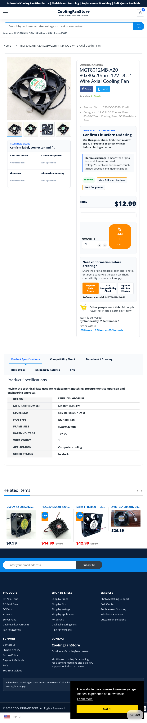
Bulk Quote (107, 604)
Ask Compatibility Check (108, 288)
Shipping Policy (11, 650)
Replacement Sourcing (113, 609)
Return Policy (10, 655)
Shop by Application (63, 614)
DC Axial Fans (10, 599)
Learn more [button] (85, 699)
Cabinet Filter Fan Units (16, 624)
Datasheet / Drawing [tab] (99, 359)
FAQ (5, 665)
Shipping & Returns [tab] (47, 370)
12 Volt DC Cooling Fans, (113, 112)
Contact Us (9, 644)
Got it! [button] (107, 708)
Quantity (89, 238)
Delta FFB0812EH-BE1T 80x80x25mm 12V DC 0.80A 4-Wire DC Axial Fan (91, 507)
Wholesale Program (112, 614)
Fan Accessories (12, 629)
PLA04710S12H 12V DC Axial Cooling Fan (56, 507)
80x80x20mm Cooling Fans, (100, 116)
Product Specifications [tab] (25, 359)
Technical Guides (12, 670)
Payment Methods (13, 660)
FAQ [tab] (72, 370)
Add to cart (120, 239)
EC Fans (7, 609)
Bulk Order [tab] (18, 370)
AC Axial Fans (10, 604)
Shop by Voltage (61, 609)
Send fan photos (93, 187)
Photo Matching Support (115, 599)
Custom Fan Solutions (113, 619)
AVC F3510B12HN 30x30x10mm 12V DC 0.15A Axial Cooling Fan (126, 507)
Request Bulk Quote (90, 288)
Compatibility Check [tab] (63, 359)
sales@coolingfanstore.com (74, 651)
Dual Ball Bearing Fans (64, 624)
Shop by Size (59, 604)
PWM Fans (58, 619)
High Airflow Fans (62, 629)
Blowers (7, 614)
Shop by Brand (60, 599)
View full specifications (112, 180)
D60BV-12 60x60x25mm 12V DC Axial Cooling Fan (21, 507)
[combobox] (12, 717)
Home (7, 45)
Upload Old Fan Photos (125, 288)
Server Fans (9, 619)
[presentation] (138, 491)
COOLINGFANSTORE (91, 64)
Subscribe (89, 565)
